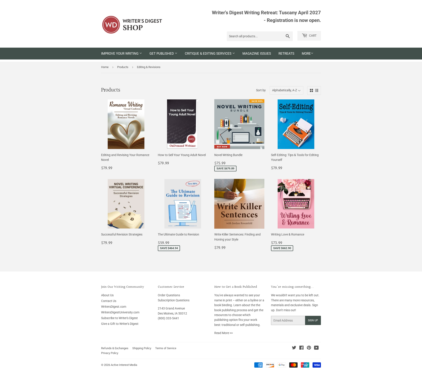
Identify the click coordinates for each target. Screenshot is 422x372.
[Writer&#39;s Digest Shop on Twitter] (294, 348)
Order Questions (169, 295)
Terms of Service (165, 348)
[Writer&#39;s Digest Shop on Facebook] (301, 348)
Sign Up (313, 320)
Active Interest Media (124, 365)
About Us (107, 295)
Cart (312, 35)
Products (122, 67)
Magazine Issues (256, 54)
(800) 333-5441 (168, 318)
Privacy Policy (109, 353)
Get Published (162, 54)
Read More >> (223, 333)
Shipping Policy (141, 348)
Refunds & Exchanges (114, 348)
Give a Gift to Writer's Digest (119, 323)
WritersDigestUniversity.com (120, 312)
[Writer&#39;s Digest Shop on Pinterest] (309, 348)
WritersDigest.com (113, 306)
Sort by (261, 90)
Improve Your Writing (120, 54)
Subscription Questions (173, 300)
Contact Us (108, 301)
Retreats (286, 54)
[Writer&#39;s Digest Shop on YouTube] (316, 348)
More (306, 54)
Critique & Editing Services (208, 54)
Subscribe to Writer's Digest (119, 318)
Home (105, 67)
